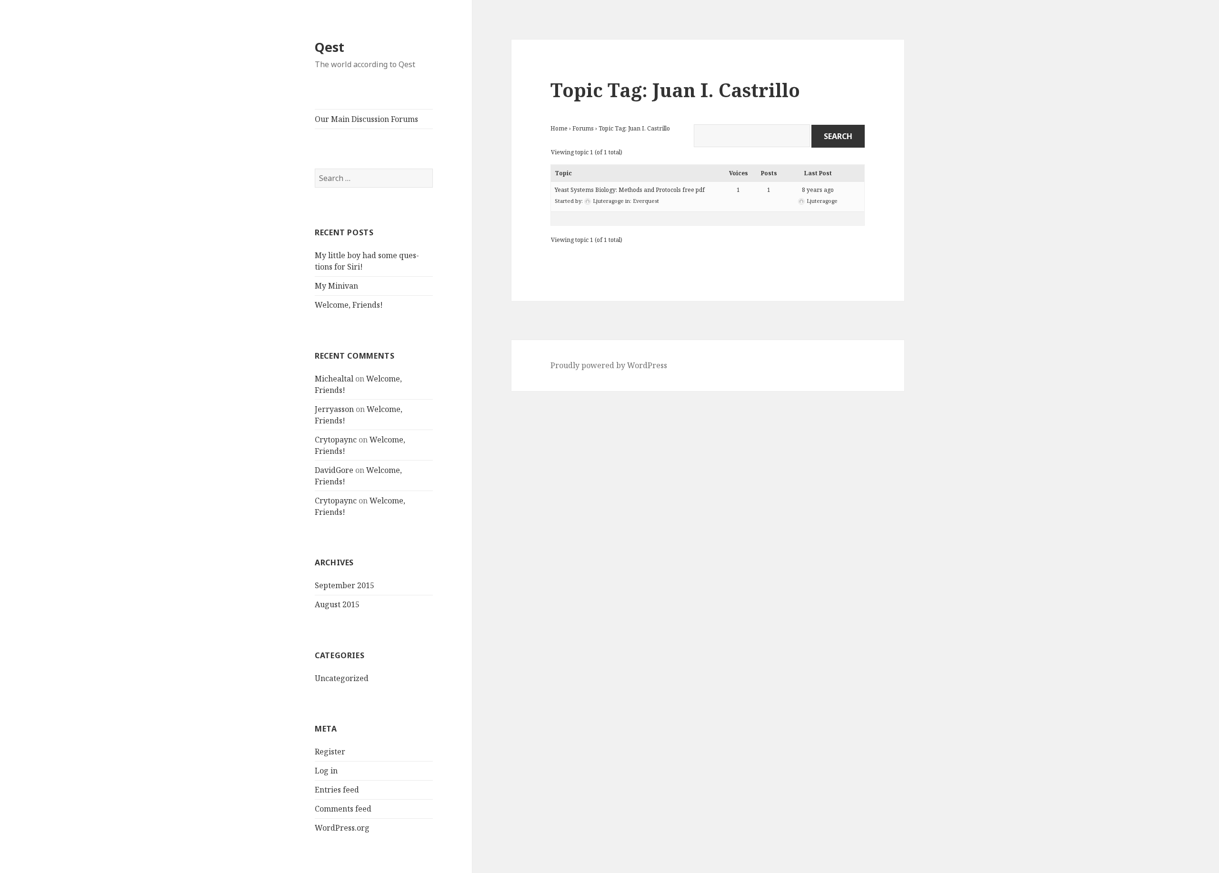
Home (559, 128)
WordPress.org (342, 828)
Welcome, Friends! (349, 305)
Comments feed (343, 808)
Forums (583, 128)
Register (330, 751)
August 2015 (337, 604)
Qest (329, 47)
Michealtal (334, 378)
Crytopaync (336, 439)
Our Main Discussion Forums (366, 119)
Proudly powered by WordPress (608, 365)
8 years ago (818, 190)
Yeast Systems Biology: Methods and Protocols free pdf (630, 190)
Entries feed (337, 789)
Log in (326, 770)
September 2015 (344, 585)
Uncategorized (342, 678)
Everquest (646, 200)
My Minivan (336, 286)
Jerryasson (334, 409)
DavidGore (334, 470)
